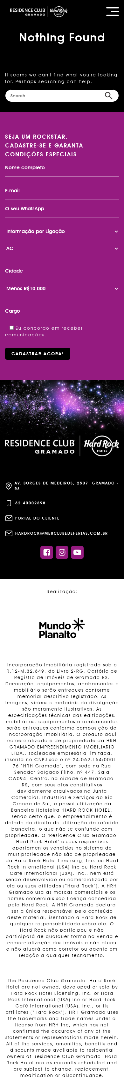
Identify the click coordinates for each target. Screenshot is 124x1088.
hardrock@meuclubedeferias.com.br (61, 533)
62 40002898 (30, 503)
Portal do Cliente (37, 518)
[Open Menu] (112, 11)
